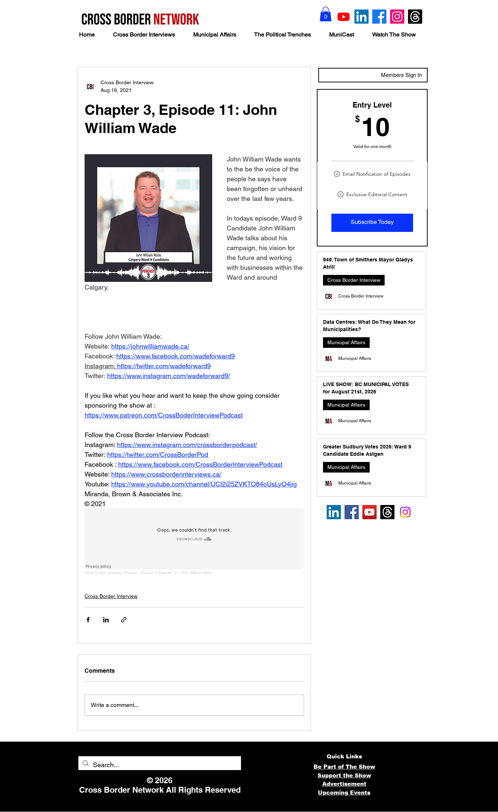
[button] (325, 14)
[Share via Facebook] (88, 619)
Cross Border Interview (111, 596)
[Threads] (415, 16)
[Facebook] (379, 16)
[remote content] (194, 542)
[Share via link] (123, 619)
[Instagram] (397, 16)
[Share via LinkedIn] (105, 619)
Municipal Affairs (346, 342)
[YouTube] (369, 512)
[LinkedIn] (361, 16)
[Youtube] (343, 16)
